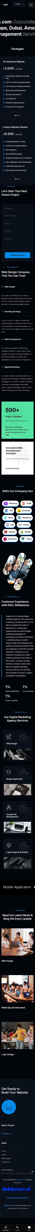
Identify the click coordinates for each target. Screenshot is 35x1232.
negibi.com (21, 1180)
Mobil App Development (13, 1007)
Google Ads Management (12, 815)
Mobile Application (14, 779)
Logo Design (7, 1054)
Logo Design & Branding (17, 852)
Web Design (11, 743)
